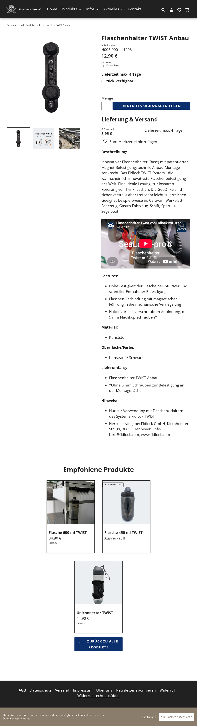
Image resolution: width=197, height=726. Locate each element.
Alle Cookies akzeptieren (176, 717)
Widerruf (167, 690)
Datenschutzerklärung (16, 718)
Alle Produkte (28, 25)
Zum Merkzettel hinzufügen (133, 141)
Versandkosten (113, 65)
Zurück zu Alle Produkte (102, 644)
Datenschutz (40, 690)
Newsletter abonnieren (136, 690)
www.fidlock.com (155, 434)
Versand (62, 690)
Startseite (12, 25)
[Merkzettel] (179, 10)
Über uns (104, 690)
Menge (107, 98)
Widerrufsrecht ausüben (98, 695)
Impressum (83, 690)
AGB (22, 690)
